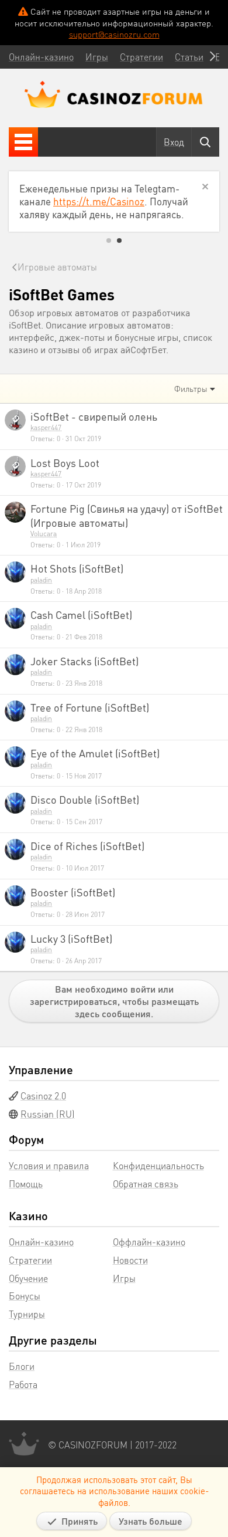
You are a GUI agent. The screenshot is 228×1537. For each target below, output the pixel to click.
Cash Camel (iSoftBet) (81, 614)
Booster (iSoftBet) (72, 892)
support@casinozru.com (114, 34)
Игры (124, 1278)
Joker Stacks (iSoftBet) (84, 661)
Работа (23, 1384)
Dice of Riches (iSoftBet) (87, 845)
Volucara (43, 533)
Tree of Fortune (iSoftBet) (89, 707)
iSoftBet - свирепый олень (93, 416)
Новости (130, 1260)
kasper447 (45, 427)
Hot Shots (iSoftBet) (76, 568)
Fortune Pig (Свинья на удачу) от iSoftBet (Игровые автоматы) (126, 515)
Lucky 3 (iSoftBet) (71, 938)
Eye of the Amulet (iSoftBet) (95, 753)
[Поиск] (205, 142)
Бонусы (24, 1295)
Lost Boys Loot (64, 462)
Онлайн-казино (41, 1241)
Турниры (27, 1314)
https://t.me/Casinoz (98, 201)
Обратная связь (145, 1183)
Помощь (26, 1183)
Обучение (28, 1278)
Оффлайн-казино (149, 1241)
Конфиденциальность (158, 1165)
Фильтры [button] (191, 388)
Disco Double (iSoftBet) (84, 799)
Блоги (21, 1366)
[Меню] (23, 142)
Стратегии (30, 1260)
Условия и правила (49, 1165)
